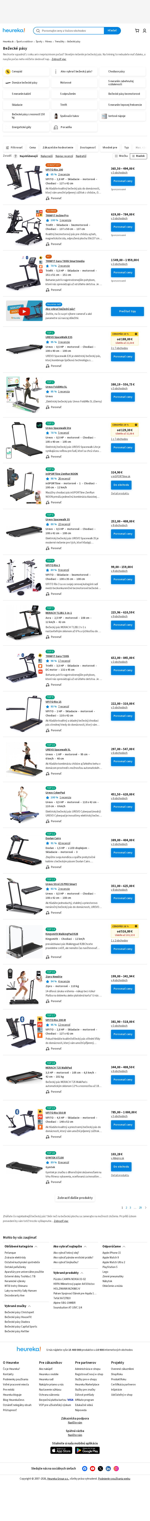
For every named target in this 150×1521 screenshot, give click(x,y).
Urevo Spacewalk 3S (58, 519)
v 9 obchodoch (119, 616)
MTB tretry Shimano (16, 1286)
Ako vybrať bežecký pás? (60, 309)
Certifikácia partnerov (123, 1385)
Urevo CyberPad (55, 793)
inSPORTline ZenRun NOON (62, 474)
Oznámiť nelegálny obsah (17, 1405)
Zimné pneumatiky (112, 1277)
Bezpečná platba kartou (52, 1400)
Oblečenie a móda (112, 1286)
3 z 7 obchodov (119, 348)
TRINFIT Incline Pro (57, 215)
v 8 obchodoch (119, 525)
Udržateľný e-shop (121, 1395)
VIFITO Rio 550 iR (56, 1113)
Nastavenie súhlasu (50, 1390)
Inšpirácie (116, 1390)
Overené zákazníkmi (122, 1369)
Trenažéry (59, 41)
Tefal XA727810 (61, 1298)
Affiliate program (84, 1400)
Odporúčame (111, 1246)
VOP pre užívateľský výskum (55, 1405)
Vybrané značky (15, 1306)
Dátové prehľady (84, 1395)
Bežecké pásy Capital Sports (21, 1327)
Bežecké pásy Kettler (17, 1331)
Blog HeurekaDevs (13, 1400)
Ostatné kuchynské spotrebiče (22, 1262)
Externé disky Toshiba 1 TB (20, 1277)
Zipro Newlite (54, 977)
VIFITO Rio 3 (53, 565)
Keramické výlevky (15, 1281)
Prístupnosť (10, 1410)
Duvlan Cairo (53, 838)
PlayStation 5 (109, 1267)
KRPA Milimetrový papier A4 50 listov (74, 1284)
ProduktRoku (118, 1379)
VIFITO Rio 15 (53, 702)
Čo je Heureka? (11, 1369)
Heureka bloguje (12, 1395)
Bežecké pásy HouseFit (18, 1317)
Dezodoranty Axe (15, 1295)
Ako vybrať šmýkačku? (65, 1262)
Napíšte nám (75, 1423)
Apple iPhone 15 (111, 1253)
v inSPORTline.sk (120, 476)
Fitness (48, 41)
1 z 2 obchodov (119, 941)
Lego (105, 1272)
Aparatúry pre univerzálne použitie (24, 1272)
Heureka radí (46, 1379)
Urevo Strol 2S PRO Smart (61, 884)
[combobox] (68, 30)
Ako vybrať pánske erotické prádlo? (73, 1258)
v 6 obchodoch (119, 753)
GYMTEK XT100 (55, 1158)
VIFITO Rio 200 (54, 170)
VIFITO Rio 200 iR (56, 1020)
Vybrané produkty (66, 1273)
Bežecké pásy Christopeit (19, 1312)
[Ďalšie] (145, 1208)
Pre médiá (8, 1390)
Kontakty (8, 1374)
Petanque (10, 1253)
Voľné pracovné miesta (16, 1385)
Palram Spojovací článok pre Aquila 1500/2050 (74, 1293)
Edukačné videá (84, 1405)
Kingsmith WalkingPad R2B (62, 934)
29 (140, 1208)
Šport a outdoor (24, 41)
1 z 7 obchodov (119, 439)
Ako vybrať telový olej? (66, 1253)
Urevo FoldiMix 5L (56, 387)
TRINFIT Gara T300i (57, 656)
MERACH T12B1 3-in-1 (59, 613)
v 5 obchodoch (119, 173)
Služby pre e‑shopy (86, 1379)
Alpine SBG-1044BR (64, 1303)
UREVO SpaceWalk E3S (59, 337)
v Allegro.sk (117, 1158)
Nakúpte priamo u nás (51, 1385)
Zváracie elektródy (15, 1258)
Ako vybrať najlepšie (67, 1246)
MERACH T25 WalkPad (59, 1068)
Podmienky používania (15, 1379)
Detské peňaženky (15, 1267)
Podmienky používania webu (114, 1479)
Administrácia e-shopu (87, 1369)
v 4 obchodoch (119, 571)
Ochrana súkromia (49, 1395)
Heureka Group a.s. (58, 1479)
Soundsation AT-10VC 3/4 (67, 1308)
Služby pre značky (85, 1390)
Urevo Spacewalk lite (58, 428)
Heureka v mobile (49, 1374)
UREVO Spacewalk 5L (58, 750)
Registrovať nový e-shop (89, 1374)
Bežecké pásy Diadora (17, 1322)
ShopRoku (117, 1374)
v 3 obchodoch (119, 218)
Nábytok (107, 1281)
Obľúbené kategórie (19, 1246)
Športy (39, 41)
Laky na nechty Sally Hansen (21, 1291)
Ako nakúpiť (45, 1369)
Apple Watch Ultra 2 (113, 1262)
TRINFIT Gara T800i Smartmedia (65, 261)
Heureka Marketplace (87, 1385)
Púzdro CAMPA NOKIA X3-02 (69, 1279)
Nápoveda (81, 1410)
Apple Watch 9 (110, 1258)
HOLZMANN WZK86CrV (66, 1289)
